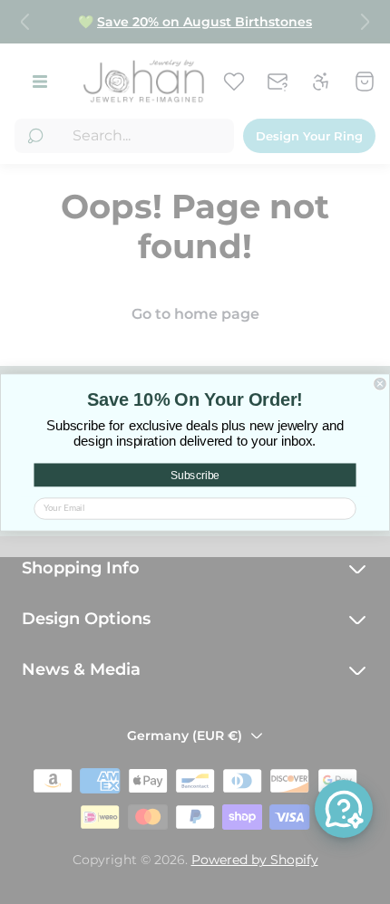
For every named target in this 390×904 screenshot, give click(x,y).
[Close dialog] (380, 383)
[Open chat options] (344, 809)
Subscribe (195, 474)
